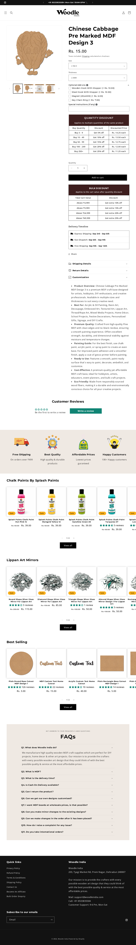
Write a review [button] (86, 411)
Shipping (86, 56)
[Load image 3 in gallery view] (39, 88)
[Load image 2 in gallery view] (28, 88)
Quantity (72, 163)
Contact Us (12, 887)
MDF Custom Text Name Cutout (51, 682)
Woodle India (63, 939)
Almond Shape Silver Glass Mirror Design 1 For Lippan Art (112, 601)
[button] (5, 13)
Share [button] (74, 254)
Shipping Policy (14, 882)
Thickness (73, 72)
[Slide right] (59, 89)
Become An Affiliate (16, 891)
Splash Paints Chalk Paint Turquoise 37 (112, 520)
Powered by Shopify (76, 939)
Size (70, 61)
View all (68, 545)
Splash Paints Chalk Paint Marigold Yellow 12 (51, 520)
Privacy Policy (13, 868)
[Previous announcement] (43, 2)
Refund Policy (13, 873)
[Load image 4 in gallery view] (50, 88)
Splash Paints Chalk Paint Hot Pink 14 (21, 520)
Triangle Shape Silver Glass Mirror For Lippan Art (81, 600)
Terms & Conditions (16, 877)
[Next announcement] (92, 2)
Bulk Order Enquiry (16, 896)
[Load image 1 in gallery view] (18, 88)
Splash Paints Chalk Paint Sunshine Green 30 (81, 520)
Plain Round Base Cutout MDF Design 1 (21, 682)
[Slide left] (9, 89)
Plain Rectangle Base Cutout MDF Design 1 (112, 682)
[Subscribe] (51, 920)
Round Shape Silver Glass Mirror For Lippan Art (21, 600)
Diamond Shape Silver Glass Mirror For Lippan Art (51, 600)
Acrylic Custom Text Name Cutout (82, 682)
